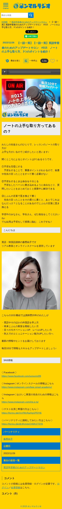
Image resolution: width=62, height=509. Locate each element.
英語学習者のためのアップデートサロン (29, 22)
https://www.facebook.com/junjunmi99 (21, 376)
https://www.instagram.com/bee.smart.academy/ (27, 387)
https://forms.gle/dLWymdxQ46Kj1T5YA (22, 424)
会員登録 (15, 487)
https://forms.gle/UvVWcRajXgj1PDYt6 (21, 413)
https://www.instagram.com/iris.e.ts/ (20, 402)
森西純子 (8, 439)
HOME (5, 22)
